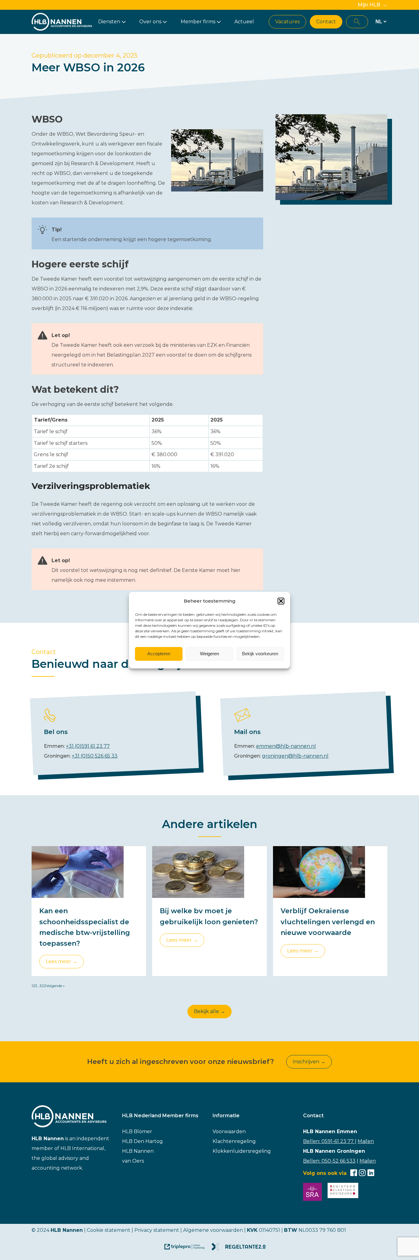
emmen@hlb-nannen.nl (286, 746)
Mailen (366, 1141)
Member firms (198, 22)
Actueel (244, 22)
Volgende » (55, 985)
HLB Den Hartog (142, 1141)
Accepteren (158, 653)
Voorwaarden (229, 1131)
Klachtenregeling (234, 1141)
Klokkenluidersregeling (242, 1151)
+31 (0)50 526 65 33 (94, 756)
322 (43, 985)
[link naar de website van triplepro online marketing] (187, 1249)
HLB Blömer (137, 1131)
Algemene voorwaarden (213, 1230)
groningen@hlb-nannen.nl (295, 756)
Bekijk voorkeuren (260, 653)
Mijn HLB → (372, 5)
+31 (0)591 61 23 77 (88, 746)
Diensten (109, 22)
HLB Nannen (138, 1151)
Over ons (150, 22)
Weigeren (209, 653)
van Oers (133, 1161)
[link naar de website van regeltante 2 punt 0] (241, 1249)
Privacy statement (156, 1230)
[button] (281, 601)
